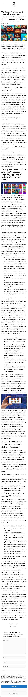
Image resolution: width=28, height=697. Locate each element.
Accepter (14, 686)
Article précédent (14, 623)
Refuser (14, 690)
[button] (26, 672)
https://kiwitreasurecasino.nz (17, 476)
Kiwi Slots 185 (16, 21)
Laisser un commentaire (6, 21)
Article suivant (14, 626)
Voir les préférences (14, 693)
